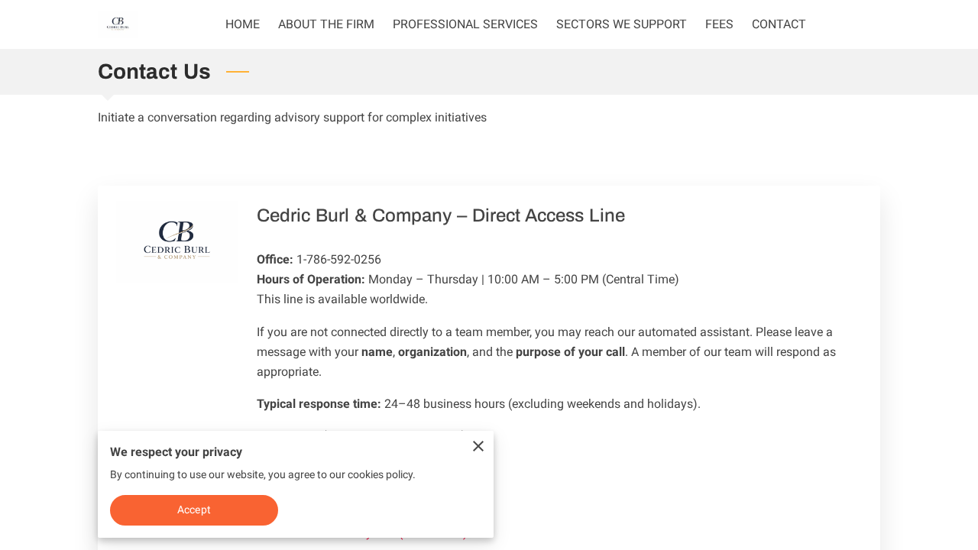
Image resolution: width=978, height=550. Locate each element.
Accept (194, 509)
